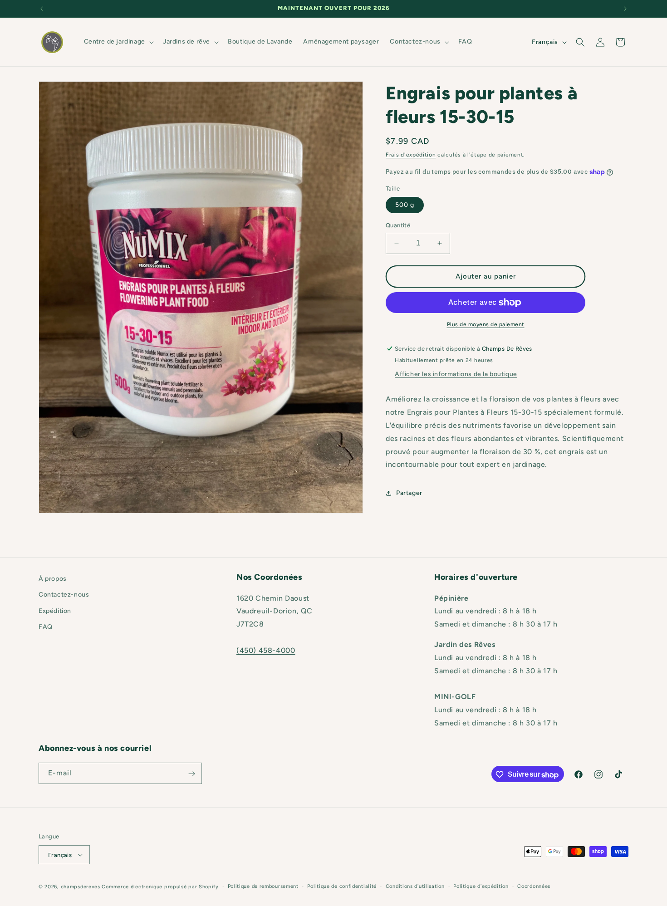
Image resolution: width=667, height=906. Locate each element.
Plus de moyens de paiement (486, 324)
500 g (404, 205)
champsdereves (80, 887)
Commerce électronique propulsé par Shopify (160, 887)
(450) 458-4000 (265, 650)
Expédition (55, 610)
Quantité (398, 225)
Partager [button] (409, 493)
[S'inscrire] (191, 773)
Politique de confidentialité (342, 886)
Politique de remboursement (263, 886)
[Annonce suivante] (625, 8)
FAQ (46, 627)
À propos (53, 579)
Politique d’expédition (480, 886)
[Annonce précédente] (42, 8)
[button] (117, 41)
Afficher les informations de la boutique (456, 374)
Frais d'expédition (411, 155)
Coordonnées (533, 886)
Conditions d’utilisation (415, 886)
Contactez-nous (64, 594)
